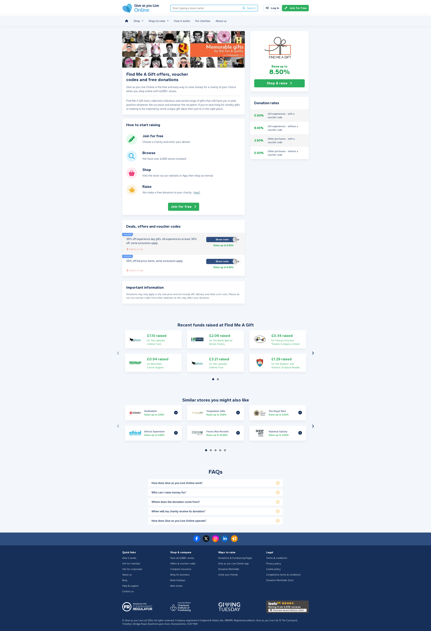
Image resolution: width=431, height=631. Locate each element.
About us (221, 21)
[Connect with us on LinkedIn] (225, 540)
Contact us (128, 591)
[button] (279, 47)
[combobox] (205, 8)
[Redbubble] (176, 413)
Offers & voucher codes (183, 563)
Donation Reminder (228, 569)
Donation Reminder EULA (280, 580)
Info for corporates (132, 569)
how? (197, 192)
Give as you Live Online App (233, 563)
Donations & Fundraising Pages (235, 557)
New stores (176, 585)
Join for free (298, 8)
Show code (227, 239)
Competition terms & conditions (283, 574)
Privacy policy (273, 563)
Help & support (130, 585)
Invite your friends (228, 574)
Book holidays (177, 580)
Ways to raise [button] (157, 21)
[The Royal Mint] (300, 413)
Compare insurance (180, 569)
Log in (275, 8)
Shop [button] (137, 21)
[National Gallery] (300, 433)
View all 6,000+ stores (182, 557)
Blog (124, 580)
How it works (182, 21)
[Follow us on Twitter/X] (206, 540)
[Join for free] (131, 143)
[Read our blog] (234, 540)
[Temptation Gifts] (238, 413)
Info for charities (131, 563)
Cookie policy (273, 569)
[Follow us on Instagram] (215, 540)
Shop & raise (277, 83)
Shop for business (180, 574)
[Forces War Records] (238, 433)
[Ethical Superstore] (176, 433)
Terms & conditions (276, 557)
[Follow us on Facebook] (196, 540)
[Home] (126, 21)
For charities (202, 21)
